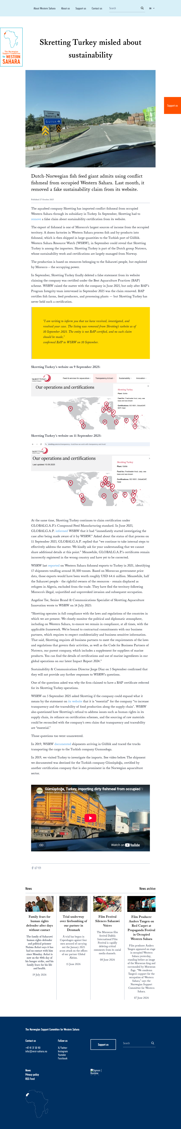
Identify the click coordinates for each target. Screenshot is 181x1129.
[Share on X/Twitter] (36, 868)
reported (54, 565)
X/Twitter (62, 1047)
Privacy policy (32, 1074)
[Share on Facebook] (32, 868)
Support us (172, 105)
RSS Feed (30, 1078)
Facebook (62, 1058)
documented (63, 744)
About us (65, 8)
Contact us (97, 8)
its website (75, 701)
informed (62, 531)
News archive (147, 888)
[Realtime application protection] (106, 1072)
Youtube (62, 1054)
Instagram (63, 1051)
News (28, 1070)
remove (36, 219)
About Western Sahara (45, 8)
